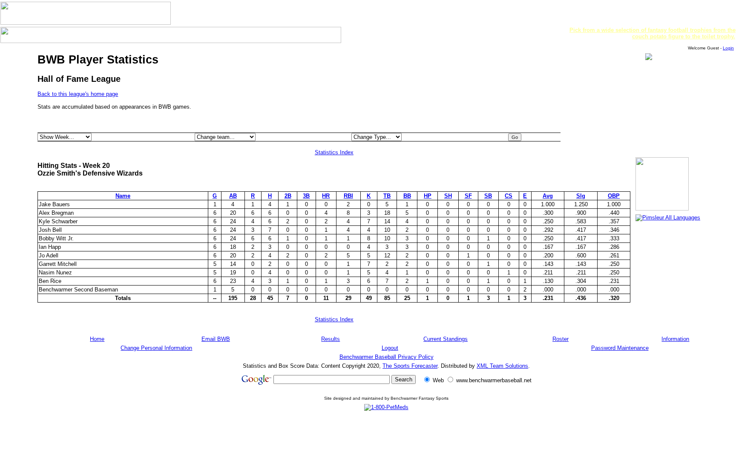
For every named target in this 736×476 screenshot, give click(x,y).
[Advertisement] (386, 436)
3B (306, 196)
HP (427, 196)
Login (728, 48)
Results (330, 339)
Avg (548, 196)
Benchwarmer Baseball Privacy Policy (386, 357)
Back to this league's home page (77, 94)
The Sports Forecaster (409, 366)
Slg (580, 196)
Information (675, 339)
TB (387, 196)
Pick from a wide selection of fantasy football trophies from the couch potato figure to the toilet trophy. (652, 33)
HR (326, 196)
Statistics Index (334, 152)
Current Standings (445, 339)
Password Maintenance (620, 348)
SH (448, 196)
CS (508, 196)
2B (288, 196)
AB (233, 196)
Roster (560, 339)
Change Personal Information (156, 348)
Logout (390, 348)
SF (468, 196)
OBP (614, 196)
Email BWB (215, 339)
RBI (348, 196)
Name (122, 196)
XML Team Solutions (502, 366)
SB (488, 196)
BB (407, 196)
